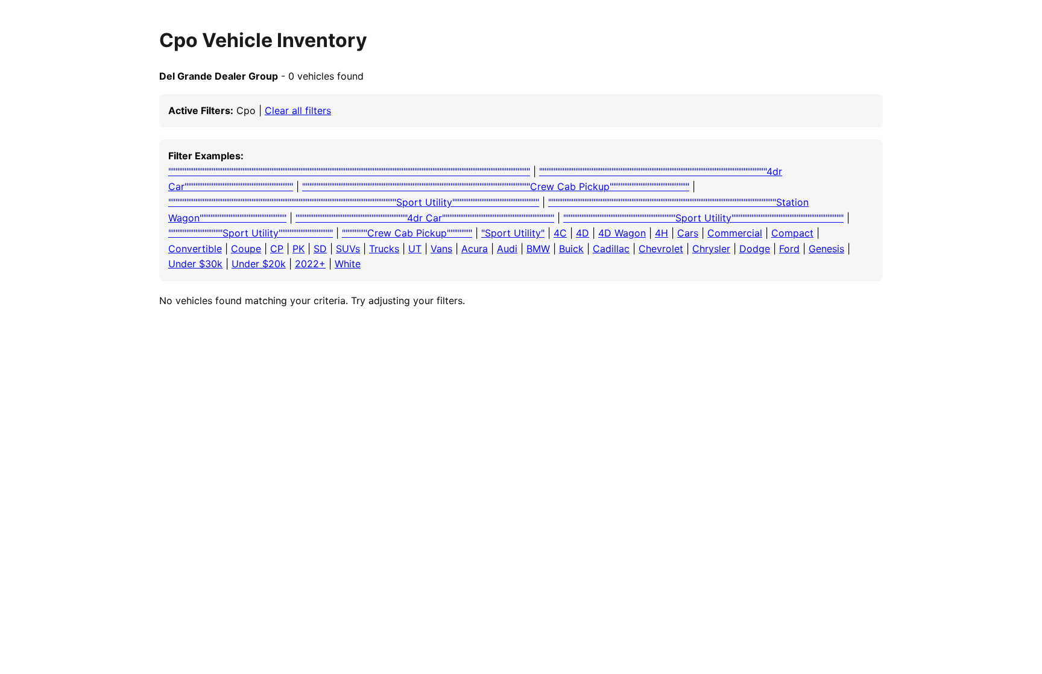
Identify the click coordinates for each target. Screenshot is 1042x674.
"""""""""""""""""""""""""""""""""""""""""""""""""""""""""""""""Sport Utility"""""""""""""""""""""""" (353, 202)
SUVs (348, 249)
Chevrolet (661, 249)
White (348, 264)
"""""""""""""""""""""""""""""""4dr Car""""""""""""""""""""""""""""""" (424, 218)
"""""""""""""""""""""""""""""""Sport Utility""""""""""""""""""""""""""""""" (703, 218)
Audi (507, 249)
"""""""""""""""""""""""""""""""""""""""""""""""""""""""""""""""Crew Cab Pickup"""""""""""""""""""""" (495, 186)
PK (298, 249)
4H (661, 233)
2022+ (310, 264)
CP (276, 249)
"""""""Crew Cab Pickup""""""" (407, 233)
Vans (441, 249)
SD (320, 249)
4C (560, 233)
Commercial (734, 233)
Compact (792, 233)
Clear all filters (298, 110)
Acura (474, 249)
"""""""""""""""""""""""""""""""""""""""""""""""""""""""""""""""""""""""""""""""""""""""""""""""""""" (349, 171)
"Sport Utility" (513, 233)
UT (415, 249)
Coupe (246, 249)
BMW (538, 249)
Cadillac (611, 249)
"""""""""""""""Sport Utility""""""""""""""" (250, 233)
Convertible (195, 249)
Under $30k (195, 264)
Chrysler (711, 249)
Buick (571, 249)
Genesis (826, 249)
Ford (789, 249)
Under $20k (259, 264)
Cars (687, 233)
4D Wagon (622, 233)
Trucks (384, 249)
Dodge (754, 249)
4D (582, 233)
